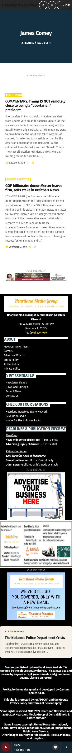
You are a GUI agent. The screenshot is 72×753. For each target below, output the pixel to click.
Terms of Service (43, 703)
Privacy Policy (12, 368)
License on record (41, 677)
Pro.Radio (8, 689)
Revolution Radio (16, 416)
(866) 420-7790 (38, 332)
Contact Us (12, 395)
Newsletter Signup (16, 382)
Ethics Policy (11, 359)
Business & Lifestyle (18, 179)
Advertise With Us (14, 355)
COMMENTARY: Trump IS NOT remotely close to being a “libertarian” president (35, 105)
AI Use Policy (11, 364)
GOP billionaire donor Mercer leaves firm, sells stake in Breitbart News (33, 188)
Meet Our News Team (16, 346)
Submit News (13, 391)
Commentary (14, 95)
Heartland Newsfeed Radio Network (26, 411)
